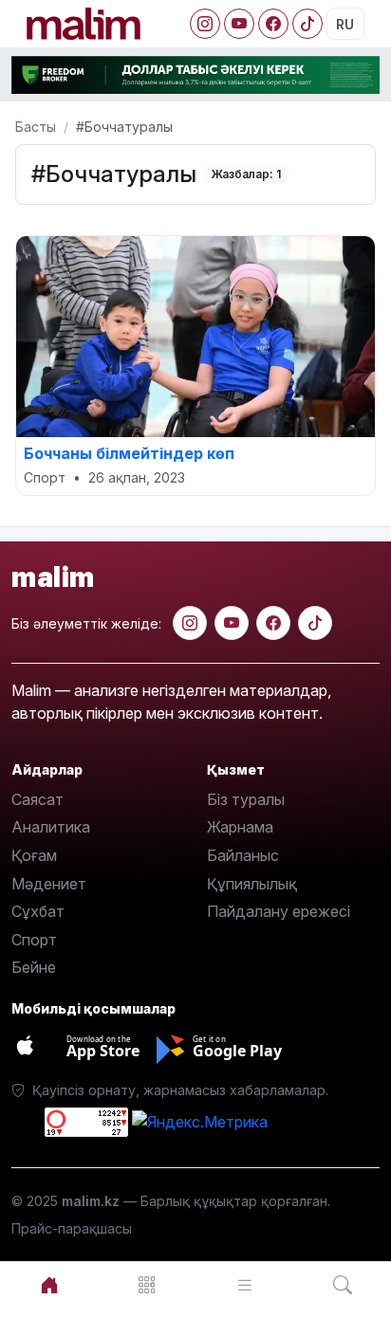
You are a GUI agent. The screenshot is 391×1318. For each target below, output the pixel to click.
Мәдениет (48, 883)
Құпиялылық (252, 883)
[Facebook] (273, 24)
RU (345, 24)
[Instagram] (205, 24)
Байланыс (243, 855)
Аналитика (50, 826)
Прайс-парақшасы (71, 1228)
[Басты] (49, 1285)
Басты (35, 127)
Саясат (37, 799)
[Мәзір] (147, 1285)
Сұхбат (38, 911)
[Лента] (244, 1285)
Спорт (34, 939)
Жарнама (240, 826)
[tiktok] (315, 623)
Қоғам (34, 855)
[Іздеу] (342, 1285)
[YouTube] (239, 24)
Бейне (33, 967)
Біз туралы (246, 799)
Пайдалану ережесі (278, 911)
